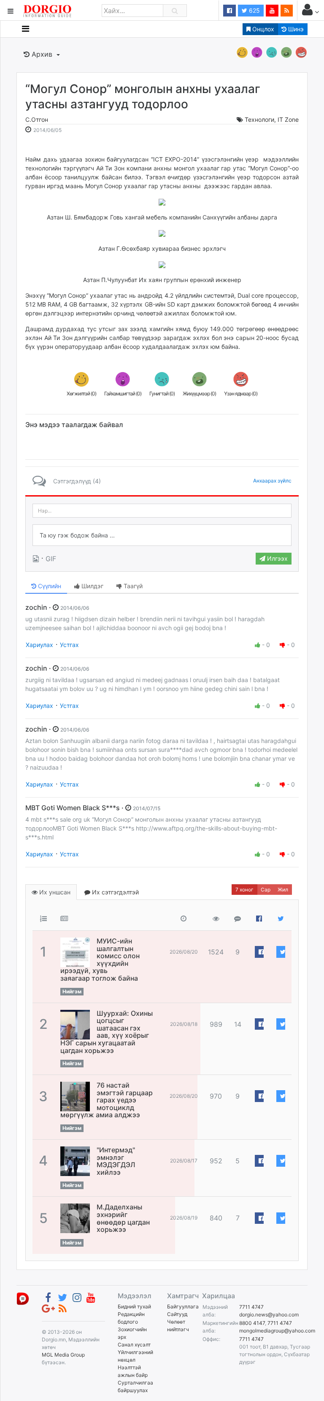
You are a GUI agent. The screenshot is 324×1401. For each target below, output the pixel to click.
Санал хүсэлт (134, 1344)
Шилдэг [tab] (91, 585)
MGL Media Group (63, 1355)
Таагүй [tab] (132, 585)
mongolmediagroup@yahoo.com (277, 1330)
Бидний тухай (134, 1306)
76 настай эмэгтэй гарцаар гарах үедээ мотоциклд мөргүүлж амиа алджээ (106, 1100)
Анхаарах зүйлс (272, 480)
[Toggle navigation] (25, 29)
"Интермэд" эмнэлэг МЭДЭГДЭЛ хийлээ (116, 1161)
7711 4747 (251, 1307)
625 (253, 10)
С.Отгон (36, 119)
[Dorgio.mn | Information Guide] (22, 1298)
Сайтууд (177, 1314)
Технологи (259, 119)
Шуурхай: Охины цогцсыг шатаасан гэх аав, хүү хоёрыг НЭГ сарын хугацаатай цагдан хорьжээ (106, 1032)
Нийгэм (71, 991)
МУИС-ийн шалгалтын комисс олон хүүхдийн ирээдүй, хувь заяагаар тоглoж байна (100, 959)
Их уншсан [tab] (54, 892)
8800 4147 (252, 1323)
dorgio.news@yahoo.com (269, 1314)
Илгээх (276, 558)
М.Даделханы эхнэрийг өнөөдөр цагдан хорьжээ (123, 1218)
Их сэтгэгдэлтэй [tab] (114, 892)
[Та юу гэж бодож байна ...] (162, 535)
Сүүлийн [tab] (48, 585)
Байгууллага (183, 1306)
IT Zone (288, 119)
